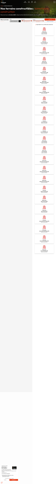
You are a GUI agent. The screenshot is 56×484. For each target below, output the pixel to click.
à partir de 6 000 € (44, 151)
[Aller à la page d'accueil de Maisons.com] (3, 2)
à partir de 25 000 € (44, 92)
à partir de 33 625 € (44, 52)
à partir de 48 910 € (44, 102)
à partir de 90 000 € (44, 250)
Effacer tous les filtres (50, 21)
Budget (34, 19)
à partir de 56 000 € (44, 211)
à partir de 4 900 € (44, 171)
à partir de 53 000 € (44, 122)
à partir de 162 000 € (44, 240)
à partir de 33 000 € (44, 62)
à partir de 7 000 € (44, 32)
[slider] (22, 20)
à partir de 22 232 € (44, 72)
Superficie (23, 19)
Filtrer (49, 19)
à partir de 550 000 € (44, 221)
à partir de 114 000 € (44, 231)
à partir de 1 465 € (44, 112)
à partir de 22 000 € (44, 131)
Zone (10, 19)
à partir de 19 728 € (44, 141)
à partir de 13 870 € (44, 82)
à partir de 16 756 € (44, 42)
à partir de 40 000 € (44, 181)
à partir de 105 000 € (44, 191)
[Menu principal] (55, 2)
